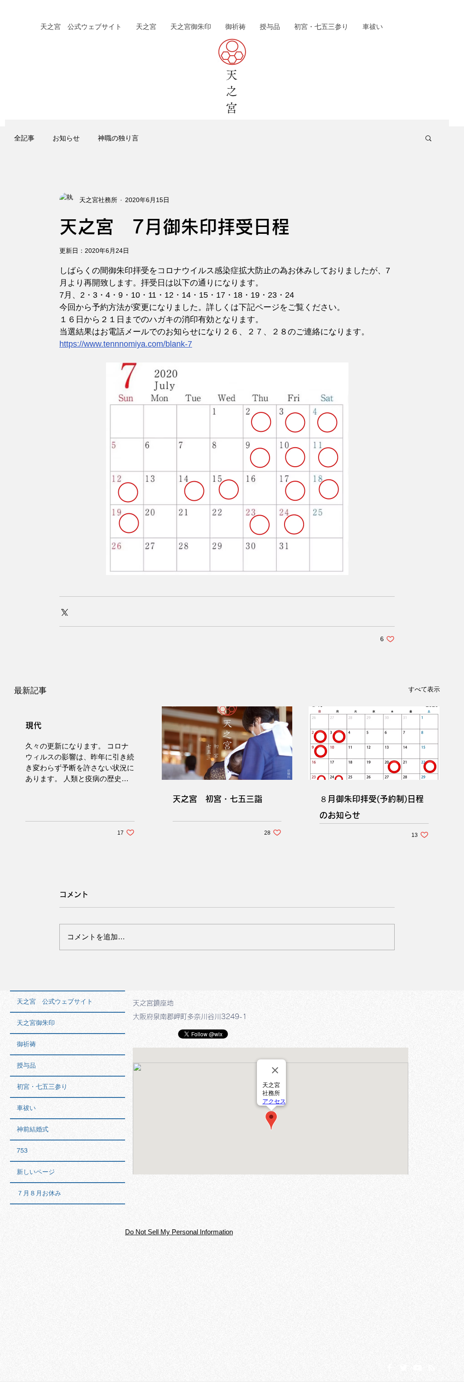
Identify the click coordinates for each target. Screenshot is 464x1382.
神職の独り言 (118, 138)
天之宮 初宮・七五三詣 (217, 799)
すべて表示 (424, 689)
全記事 (24, 138)
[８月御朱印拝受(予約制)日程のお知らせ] (374, 743)
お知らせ (66, 138)
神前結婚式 (32, 1129)
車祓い (26, 1107)
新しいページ (36, 1171)
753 (22, 1150)
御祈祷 (26, 1044)
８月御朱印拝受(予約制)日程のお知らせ (371, 807)
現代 (33, 725)
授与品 (26, 1065)
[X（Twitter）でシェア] (63, 611)
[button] (428, 137)
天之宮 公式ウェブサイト (55, 1001)
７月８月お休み (39, 1193)
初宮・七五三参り (42, 1086)
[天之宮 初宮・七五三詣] (227, 743)
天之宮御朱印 (36, 1022)
